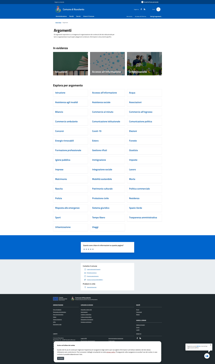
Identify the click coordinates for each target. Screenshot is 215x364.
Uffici (54, 322)
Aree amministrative (58, 314)
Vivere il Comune (141, 320)
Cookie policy (112, 341)
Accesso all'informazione (142, 16)
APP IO (198, 346)
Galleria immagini (140, 325)
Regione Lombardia (59, 2)
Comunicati (139, 312)
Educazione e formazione (87, 319)
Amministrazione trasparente (116, 338)
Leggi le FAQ (84, 338)
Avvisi (137, 310)
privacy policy (111, 352)
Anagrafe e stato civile (86, 310)
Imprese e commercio (86, 322)
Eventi (137, 327)
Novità (138, 305)
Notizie (138, 314)
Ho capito (60, 358)
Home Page (58, 22)
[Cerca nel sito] (158, 9)
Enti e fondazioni (57, 310)
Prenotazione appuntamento (88, 341)
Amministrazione (58, 305)
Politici (54, 317)
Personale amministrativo (59, 312)
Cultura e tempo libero (86, 317)
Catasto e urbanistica (86, 314)
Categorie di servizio (87, 305)
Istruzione (129, 16)
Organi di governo (57, 319)
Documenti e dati (57, 324)
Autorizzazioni (84, 312)
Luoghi (137, 330)
